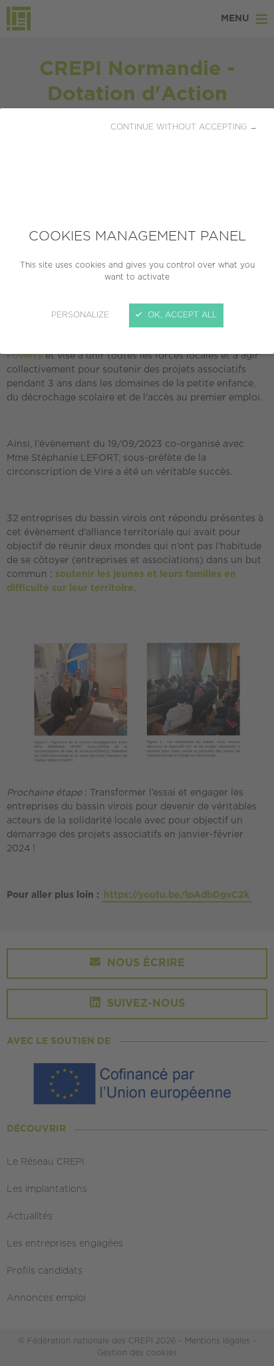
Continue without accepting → (183, 127)
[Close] (137, 683)
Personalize (80, 315)
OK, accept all (181, 315)
